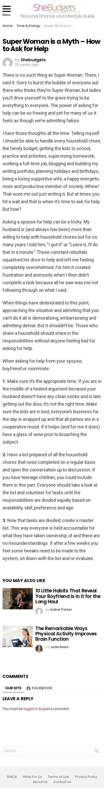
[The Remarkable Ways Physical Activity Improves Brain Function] (18, 636)
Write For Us (32, 777)
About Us (40, 782)
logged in (30, 709)
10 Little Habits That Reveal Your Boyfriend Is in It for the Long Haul (67, 596)
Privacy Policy (86, 777)
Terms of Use (58, 777)
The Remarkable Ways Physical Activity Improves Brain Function (66, 634)
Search (96, 751)
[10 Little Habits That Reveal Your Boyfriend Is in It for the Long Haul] (18, 598)
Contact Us (62, 782)
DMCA (12, 777)
